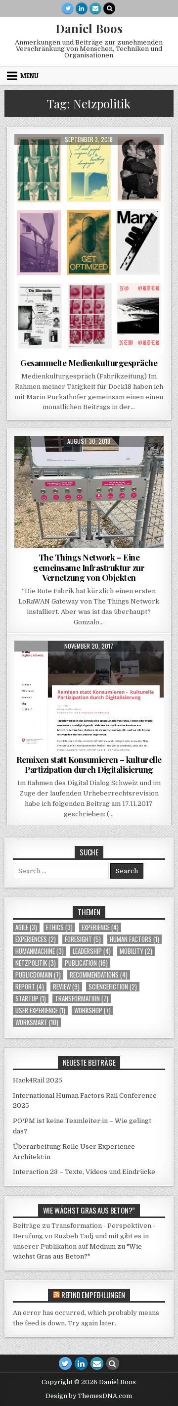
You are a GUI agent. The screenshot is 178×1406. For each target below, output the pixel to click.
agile (26, 927)
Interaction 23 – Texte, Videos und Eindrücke (84, 1171)
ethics (59, 927)
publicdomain (38, 975)
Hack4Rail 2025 (37, 1080)
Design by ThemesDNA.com (88, 1396)
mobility (136, 951)
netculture (81, 158)
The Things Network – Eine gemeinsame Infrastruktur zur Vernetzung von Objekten (88, 567)
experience (100, 927)
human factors (134, 939)
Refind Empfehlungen (93, 1294)
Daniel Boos (89, 28)
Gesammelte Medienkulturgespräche (88, 362)
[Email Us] (95, 8)
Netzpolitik (35, 963)
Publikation (123, 158)
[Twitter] (68, 8)
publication (86, 963)
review (66, 986)
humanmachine (39, 951)
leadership (92, 951)
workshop (92, 1010)
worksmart (36, 1022)
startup (30, 998)
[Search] (109, 8)
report (29, 986)
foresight (83, 939)
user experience (40, 1010)
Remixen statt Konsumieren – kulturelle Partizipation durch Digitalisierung (89, 764)
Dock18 (47, 158)
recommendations (99, 975)
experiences (35, 939)
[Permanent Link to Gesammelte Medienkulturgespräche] (89, 244)
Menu (29, 76)
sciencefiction (113, 986)
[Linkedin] (82, 8)
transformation (81, 998)
